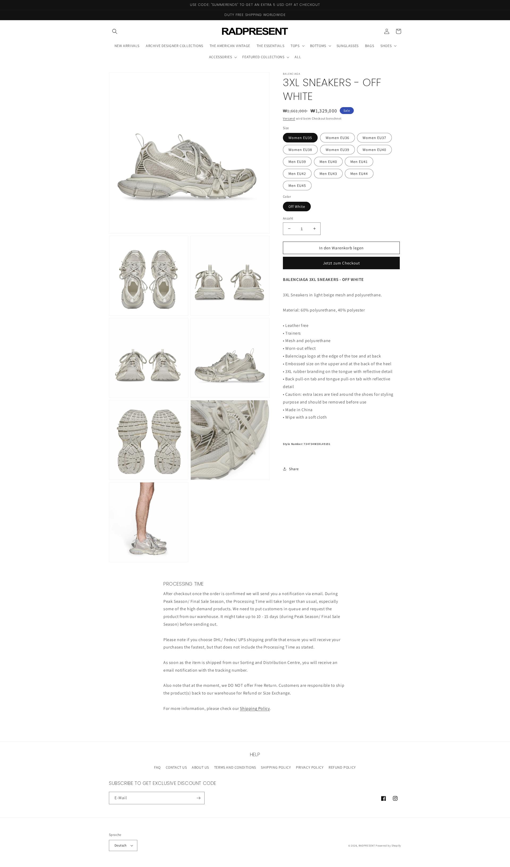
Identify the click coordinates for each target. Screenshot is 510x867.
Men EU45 (297, 185)
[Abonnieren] (198, 798)
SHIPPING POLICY (276, 767)
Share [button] (294, 468)
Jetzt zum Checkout (341, 263)
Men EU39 (297, 161)
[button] (115, 31)
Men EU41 (359, 161)
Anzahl (288, 218)
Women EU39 (337, 149)
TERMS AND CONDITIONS (235, 767)
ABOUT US (200, 767)
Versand (289, 118)
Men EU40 (328, 161)
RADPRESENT (367, 845)
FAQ (157, 767)
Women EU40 (374, 149)
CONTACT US (176, 767)
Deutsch (120, 845)
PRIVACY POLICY (310, 767)
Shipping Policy (255, 708)
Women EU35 (300, 137)
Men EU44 (359, 173)
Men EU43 (328, 173)
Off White (296, 206)
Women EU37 (374, 137)
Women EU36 (337, 137)
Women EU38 (300, 149)
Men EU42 (297, 173)
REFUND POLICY (342, 767)
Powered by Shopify (388, 845)
